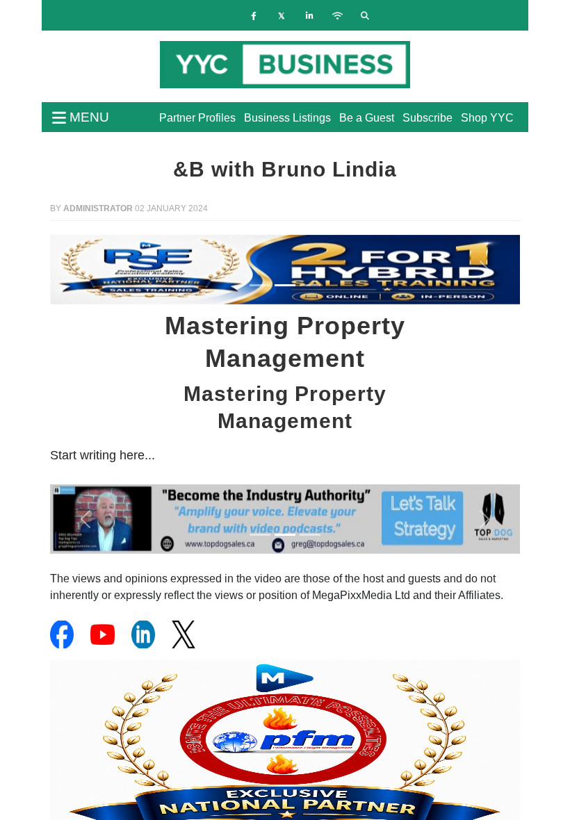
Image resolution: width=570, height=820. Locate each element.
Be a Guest (366, 118)
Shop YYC (487, 118)
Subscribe (427, 118)
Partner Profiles (197, 118)
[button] (85, 269)
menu (87, 117)
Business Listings (287, 118)
